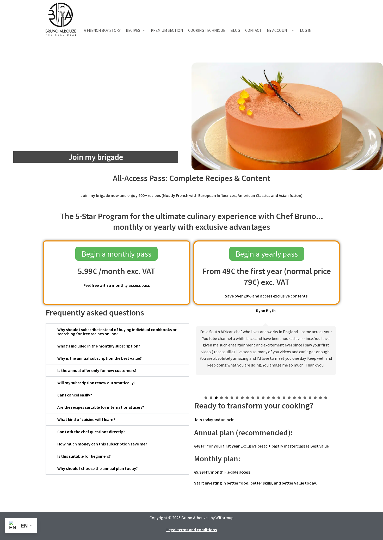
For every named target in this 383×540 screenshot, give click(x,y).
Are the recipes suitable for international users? (100, 407)
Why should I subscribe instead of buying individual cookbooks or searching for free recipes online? (117, 331)
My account (278, 30)
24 (325, 397)
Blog (235, 30)
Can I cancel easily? (74, 395)
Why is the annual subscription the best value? (99, 358)
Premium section (167, 30)
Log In (305, 30)
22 (315, 397)
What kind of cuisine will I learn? (86, 419)
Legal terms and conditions (191, 529)
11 (258, 397)
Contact (253, 30)
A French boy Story (102, 30)
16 (284, 397)
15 (278, 397)
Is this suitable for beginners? (84, 456)
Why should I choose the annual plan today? (97, 468)
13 (268, 397)
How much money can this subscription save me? (102, 443)
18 (294, 397)
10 (252, 397)
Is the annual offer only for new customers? (97, 370)
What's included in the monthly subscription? (98, 346)
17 (289, 397)
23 (320, 397)
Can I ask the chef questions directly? (91, 431)
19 (299, 397)
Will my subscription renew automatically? (96, 382)
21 (310, 397)
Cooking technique (206, 30)
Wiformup (224, 517)
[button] (117, 332)
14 (273, 397)
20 (305, 397)
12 (263, 397)
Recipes (133, 30)
